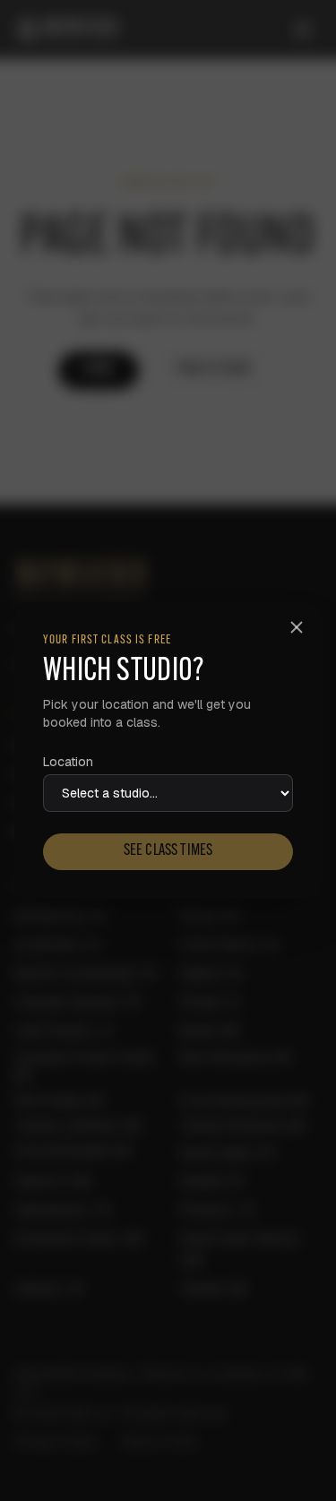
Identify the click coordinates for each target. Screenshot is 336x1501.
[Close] (296, 627)
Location (68, 762)
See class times (168, 851)
